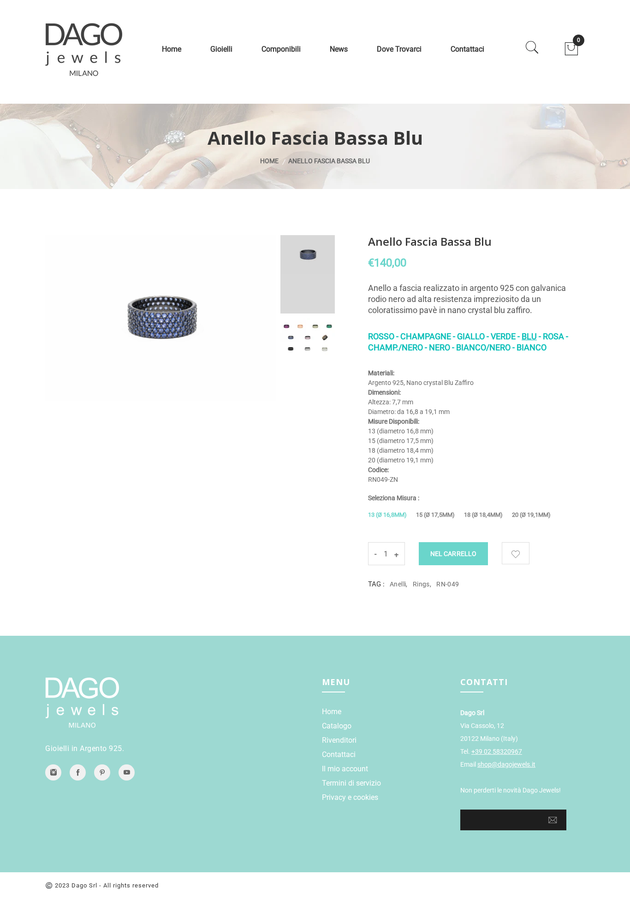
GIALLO (471, 336)
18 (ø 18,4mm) (483, 514)
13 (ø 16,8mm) (387, 514)
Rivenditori (339, 740)
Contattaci (467, 49)
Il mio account (345, 768)
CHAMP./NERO (395, 347)
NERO (439, 347)
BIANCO (532, 347)
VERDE (503, 336)
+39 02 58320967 (496, 751)
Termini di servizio (351, 783)
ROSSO (381, 336)
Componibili (281, 49)
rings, (422, 584)
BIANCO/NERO (483, 347)
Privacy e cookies (350, 797)
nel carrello (453, 553)
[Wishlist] (515, 553)
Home (171, 49)
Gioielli (221, 49)
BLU (529, 336)
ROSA (553, 336)
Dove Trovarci (399, 49)
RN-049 (447, 584)
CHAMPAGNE (426, 336)
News (339, 49)
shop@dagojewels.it (506, 764)
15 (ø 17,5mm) (435, 514)
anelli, (399, 584)
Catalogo (336, 726)
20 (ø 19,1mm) (531, 514)
